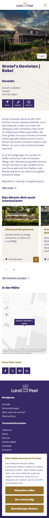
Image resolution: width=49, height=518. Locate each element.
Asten (5, 433)
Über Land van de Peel (13, 412)
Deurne (6, 437)
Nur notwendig (24, 500)
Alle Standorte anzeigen (14, 278)
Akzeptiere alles (24, 490)
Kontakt (6, 404)
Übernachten (9, 416)
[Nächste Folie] (46, 35)
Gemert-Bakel (9, 441)
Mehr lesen (8, 187)
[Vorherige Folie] (3, 35)
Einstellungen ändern (24, 509)
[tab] (42, 56)
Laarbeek (6, 445)
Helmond (7, 430)
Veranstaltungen (10, 408)
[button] (24, 323)
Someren (6, 449)
